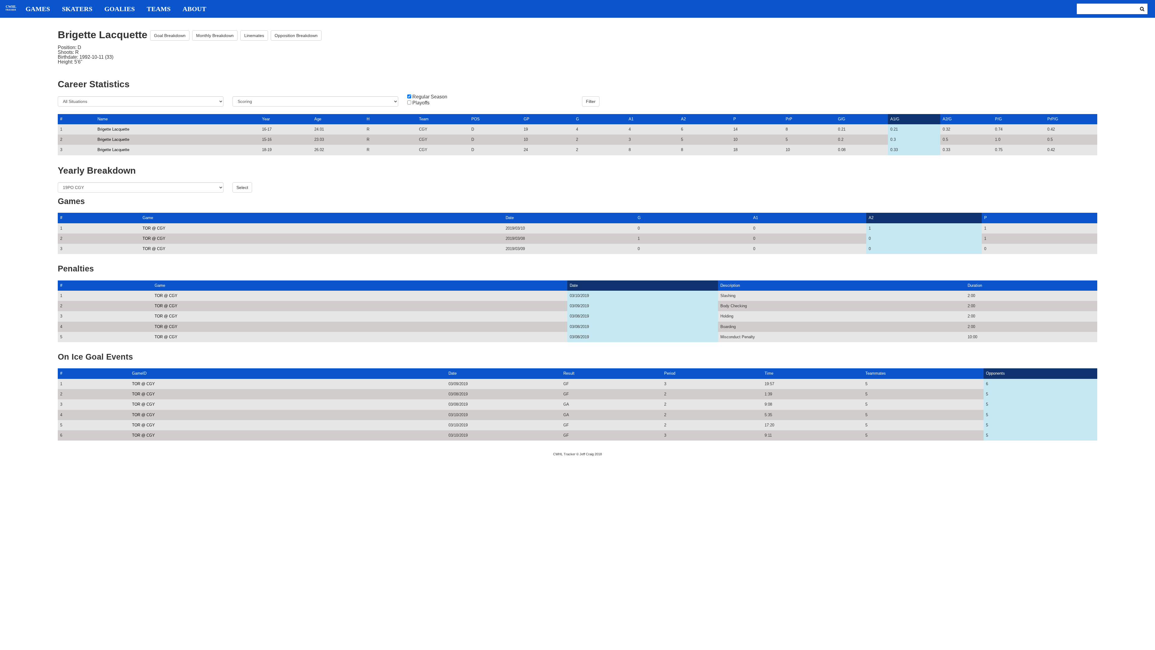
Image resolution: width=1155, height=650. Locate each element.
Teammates (875, 373)
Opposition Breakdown (296, 35)
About (194, 9)
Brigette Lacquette (113, 129)
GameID (139, 373)
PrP (789, 119)
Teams (159, 9)
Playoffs (421, 103)
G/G (841, 119)
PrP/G (1052, 119)
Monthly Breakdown (215, 35)
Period (669, 373)
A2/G (947, 119)
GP (526, 119)
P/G (998, 119)
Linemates (254, 35)
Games (38, 9)
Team (424, 119)
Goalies (119, 9)
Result (568, 373)
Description (730, 285)
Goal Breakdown (170, 35)
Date (510, 217)
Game (148, 217)
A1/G (894, 119)
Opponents (995, 373)
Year (266, 119)
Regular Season (429, 96)
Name (102, 119)
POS (475, 119)
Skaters (77, 9)
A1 (631, 119)
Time (769, 373)
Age (317, 119)
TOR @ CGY (154, 228)
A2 (683, 119)
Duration (975, 285)
